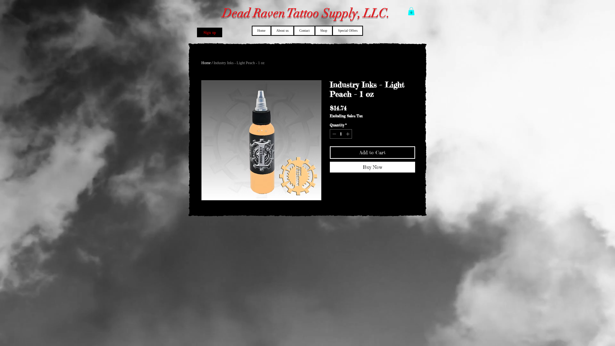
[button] (209, 32)
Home (206, 63)
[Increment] (348, 134)
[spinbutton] (341, 134)
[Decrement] (334, 134)
